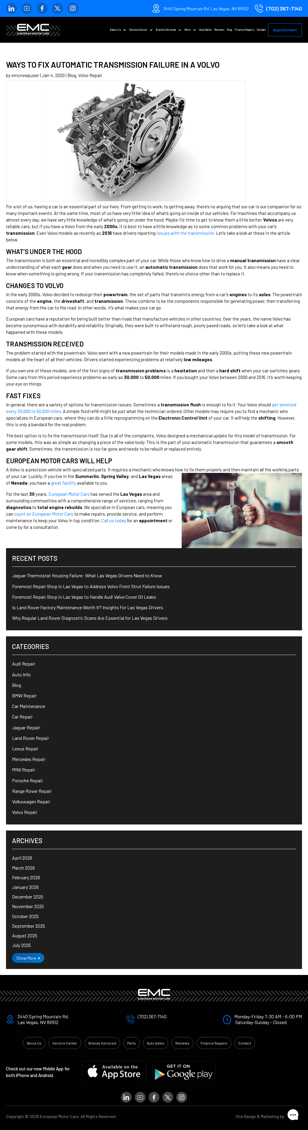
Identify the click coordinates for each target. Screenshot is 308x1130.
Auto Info (21, 674)
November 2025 (28, 906)
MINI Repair (23, 769)
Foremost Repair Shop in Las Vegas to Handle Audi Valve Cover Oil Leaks (84, 597)
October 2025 (25, 916)
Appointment (285, 29)
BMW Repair (24, 695)
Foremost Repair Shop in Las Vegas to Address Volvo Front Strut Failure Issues (91, 586)
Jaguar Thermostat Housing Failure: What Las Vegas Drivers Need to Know (87, 575)
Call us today (113, 520)
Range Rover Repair (32, 791)
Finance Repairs (244, 29)
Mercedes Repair (28, 759)
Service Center (138, 29)
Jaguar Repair (26, 727)
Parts (187, 29)
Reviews (219, 29)
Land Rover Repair (30, 738)
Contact (261, 29)
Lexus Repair (25, 748)
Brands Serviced (166, 29)
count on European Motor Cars (43, 514)
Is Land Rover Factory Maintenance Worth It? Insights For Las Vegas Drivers (87, 607)
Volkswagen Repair (31, 801)
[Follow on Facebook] (42, 8)
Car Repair (22, 716)
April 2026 (22, 858)
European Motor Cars (69, 494)
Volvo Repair (90, 75)
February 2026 (26, 877)
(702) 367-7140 (284, 8)
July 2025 (21, 945)
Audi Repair (23, 663)
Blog (229, 29)
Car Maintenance (28, 706)
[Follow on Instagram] (72, 8)
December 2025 (27, 896)
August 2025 (24, 935)
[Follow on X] (57, 8)
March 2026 (23, 868)
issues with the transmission (185, 233)
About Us (115, 29)
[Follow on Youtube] (26, 8)
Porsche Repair (27, 780)
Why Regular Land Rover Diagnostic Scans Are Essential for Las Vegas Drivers (90, 618)
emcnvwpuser (25, 75)
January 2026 (25, 887)
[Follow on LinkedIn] (11, 8)
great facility (63, 483)
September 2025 (28, 926)
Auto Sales (205, 29)
